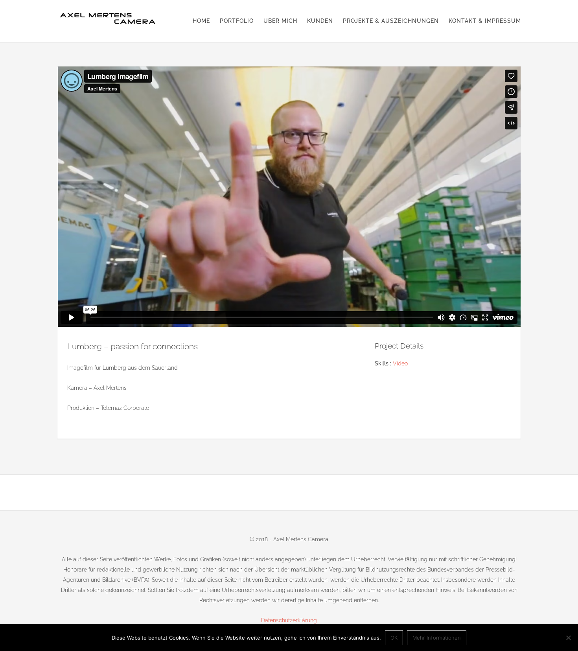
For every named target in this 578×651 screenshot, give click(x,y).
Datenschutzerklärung (289, 620)
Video (400, 363)
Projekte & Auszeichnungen (391, 21)
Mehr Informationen (436, 637)
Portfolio (237, 21)
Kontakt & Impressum (485, 21)
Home (201, 21)
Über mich (280, 21)
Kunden (320, 21)
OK (394, 637)
